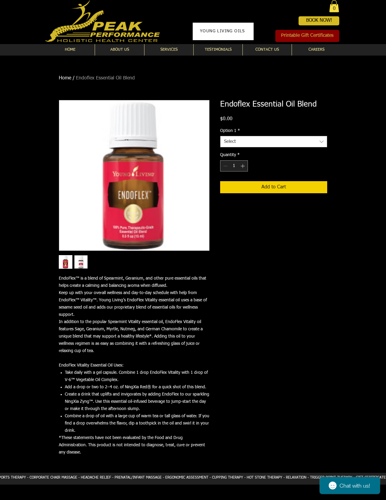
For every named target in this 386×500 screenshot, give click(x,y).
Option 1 (230, 131)
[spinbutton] (234, 166)
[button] (334, 6)
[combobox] (273, 141)
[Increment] (243, 166)
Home (65, 78)
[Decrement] (225, 166)
